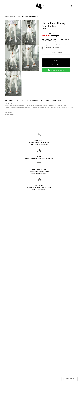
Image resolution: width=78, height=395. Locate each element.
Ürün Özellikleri (9, 100)
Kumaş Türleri (45, 100)
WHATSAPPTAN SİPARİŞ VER (57, 70)
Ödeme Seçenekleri (32, 100)
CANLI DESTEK (71, 379)
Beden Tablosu (57, 100)
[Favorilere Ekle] (43, 48)
